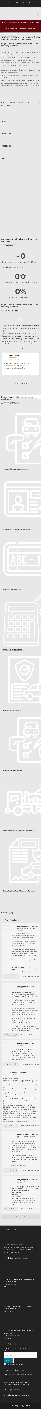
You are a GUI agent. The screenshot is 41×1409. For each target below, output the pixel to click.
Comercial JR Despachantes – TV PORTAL (17, 1306)
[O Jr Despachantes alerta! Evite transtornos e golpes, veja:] (12, 1321)
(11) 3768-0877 (14, 2)
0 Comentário (8, 1287)
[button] (3, 364)
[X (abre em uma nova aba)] (18, 5)
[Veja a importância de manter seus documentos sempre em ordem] (12, 1269)
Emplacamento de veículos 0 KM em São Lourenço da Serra (20, 28)
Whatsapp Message (19, 1165)
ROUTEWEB (21, 1406)
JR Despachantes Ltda (25, 926)
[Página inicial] (2, 28)
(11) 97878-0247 (29, 2)
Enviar (8, 1360)
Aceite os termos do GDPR (15, 1364)
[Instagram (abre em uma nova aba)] (23, 5)
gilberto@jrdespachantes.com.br (18, 1395)
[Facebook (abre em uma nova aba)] (21, 5)
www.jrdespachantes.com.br (20, 964)
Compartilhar (35, 976)
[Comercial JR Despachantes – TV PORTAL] (12, 1296)
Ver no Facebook (25, 976)
